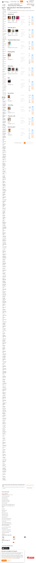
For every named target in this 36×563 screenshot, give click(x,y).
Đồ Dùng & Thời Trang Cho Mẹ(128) (4, 190)
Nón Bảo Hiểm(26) (4, 381)
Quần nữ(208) (4, 140)
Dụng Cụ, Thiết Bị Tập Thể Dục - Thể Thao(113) (4, 205)
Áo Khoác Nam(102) (4, 225)
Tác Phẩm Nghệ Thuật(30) (4, 359)
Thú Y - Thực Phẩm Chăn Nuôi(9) (4, 461)
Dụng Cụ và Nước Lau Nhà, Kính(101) (4, 233)
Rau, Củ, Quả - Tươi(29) (4, 362)
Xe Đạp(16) (4, 425)
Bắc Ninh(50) (4, 18)
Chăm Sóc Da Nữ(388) (4, 101)
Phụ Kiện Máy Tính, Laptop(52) (4, 299)
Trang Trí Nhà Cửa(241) (4, 129)
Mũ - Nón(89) (4, 246)
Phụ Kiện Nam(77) (4, 261)
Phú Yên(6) (4, 92)
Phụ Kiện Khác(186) (4, 150)
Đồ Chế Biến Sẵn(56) (4, 292)
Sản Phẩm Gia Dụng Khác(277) (4, 119)
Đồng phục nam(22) (4, 406)
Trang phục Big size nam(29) (4, 366)
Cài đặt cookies (4, 521)
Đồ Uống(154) (4, 167)
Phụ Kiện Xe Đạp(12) (4, 433)
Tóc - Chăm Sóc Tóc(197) (4, 144)
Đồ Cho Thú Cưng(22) (4, 409)
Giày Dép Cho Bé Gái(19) (4, 418)
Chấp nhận (4, 560)
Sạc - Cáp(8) (4, 466)
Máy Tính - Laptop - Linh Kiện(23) (4, 393)
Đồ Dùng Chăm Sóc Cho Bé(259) (4, 125)
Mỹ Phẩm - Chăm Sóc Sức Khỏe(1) (4, 479)
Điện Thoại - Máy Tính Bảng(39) (4, 340)
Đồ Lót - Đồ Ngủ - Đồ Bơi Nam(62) (4, 285)
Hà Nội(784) (4, 11)
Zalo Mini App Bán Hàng (5, 532)
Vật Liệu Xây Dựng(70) (4, 276)
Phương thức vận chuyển (5, 501)
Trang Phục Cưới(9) (4, 457)
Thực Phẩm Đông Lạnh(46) (4, 327)
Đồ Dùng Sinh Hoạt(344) (4, 107)
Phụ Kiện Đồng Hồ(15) (4, 431)
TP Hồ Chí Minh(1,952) (4, 9)
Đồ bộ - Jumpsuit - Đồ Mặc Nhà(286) (4, 116)
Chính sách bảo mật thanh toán (6, 518)
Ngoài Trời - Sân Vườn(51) (4, 305)
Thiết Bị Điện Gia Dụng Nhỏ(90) (4, 244)
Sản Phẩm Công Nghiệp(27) (4, 377)
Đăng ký (31, 1)
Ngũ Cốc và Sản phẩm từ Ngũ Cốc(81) (4, 257)
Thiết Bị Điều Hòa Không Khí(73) (4, 264)
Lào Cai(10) (4, 78)
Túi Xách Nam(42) (4, 333)
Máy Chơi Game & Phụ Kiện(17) (4, 423)
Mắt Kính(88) (4, 247)
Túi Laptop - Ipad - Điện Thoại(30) (4, 357)
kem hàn (11, 3)
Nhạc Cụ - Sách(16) (4, 429)
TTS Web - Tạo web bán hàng (6, 531)
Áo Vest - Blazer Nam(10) (4, 452)
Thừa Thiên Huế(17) (4, 58)
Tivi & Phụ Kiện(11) (4, 450)
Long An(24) (4, 36)
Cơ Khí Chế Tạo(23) (4, 395)
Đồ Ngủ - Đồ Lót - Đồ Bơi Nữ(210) (4, 134)
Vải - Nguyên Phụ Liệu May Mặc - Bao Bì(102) (4, 228)
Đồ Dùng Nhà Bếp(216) (4, 131)
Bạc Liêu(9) (4, 80)
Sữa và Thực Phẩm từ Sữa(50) (4, 312)
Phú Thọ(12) (4, 73)
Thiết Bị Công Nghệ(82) (4, 254)
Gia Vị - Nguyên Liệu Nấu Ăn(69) (4, 279)
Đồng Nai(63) (4, 14)
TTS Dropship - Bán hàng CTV (6, 529)
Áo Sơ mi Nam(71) (4, 268)
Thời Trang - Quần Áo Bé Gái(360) (4, 105)
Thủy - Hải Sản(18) (4, 420)
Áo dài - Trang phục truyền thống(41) (4, 336)
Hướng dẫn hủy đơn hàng (6, 500)
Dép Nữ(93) (4, 242)
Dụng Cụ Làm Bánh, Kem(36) (4, 343)
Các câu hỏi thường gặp (5, 496)
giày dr (18, 3)
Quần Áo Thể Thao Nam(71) (4, 271)
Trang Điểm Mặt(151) (4, 171)
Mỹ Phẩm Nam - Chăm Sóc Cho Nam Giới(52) (4, 301)
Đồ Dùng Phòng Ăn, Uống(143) (4, 177)
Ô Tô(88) (4, 249)
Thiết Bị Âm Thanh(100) (4, 236)
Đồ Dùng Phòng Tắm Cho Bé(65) (4, 282)
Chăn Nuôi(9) (4, 459)
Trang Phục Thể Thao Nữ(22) (4, 401)
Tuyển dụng (3, 511)
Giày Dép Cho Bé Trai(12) (4, 445)
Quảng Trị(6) (4, 93)
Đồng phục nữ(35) (4, 346)
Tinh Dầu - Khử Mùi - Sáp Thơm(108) (4, 212)
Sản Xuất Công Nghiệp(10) (4, 455)
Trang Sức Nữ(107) (4, 215)
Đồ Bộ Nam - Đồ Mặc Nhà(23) (4, 398)
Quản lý (9, 560)
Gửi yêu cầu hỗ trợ (4, 497)
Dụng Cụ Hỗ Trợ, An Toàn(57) (4, 290)
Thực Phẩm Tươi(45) (4, 329)
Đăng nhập (32, 0)
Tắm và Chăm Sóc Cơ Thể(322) (4, 110)
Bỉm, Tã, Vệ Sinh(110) (4, 208)
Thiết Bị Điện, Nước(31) (4, 354)
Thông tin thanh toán (5, 514)
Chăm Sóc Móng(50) (4, 309)
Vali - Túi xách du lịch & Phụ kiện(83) (4, 251)
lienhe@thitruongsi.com (11, 504)
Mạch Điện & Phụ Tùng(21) (4, 416)
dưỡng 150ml (22, 3)
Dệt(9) (3, 463)
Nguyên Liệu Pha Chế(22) (4, 411)
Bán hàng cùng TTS (31, 3)
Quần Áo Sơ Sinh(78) (4, 259)
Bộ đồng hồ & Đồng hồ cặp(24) (4, 390)
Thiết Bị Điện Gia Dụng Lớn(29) (4, 369)
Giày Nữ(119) (4, 199)
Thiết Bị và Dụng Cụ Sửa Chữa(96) (4, 240)
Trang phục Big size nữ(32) (4, 352)
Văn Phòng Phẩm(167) (4, 154)
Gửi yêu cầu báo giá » (29, 486)
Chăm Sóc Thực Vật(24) (4, 388)
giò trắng (15, 3)
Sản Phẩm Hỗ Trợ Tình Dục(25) (4, 384)
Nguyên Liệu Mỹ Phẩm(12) (4, 443)
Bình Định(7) (4, 87)
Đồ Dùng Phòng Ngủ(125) (4, 195)
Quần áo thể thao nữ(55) (4, 294)
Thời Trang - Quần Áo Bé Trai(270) (4, 122)
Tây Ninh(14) (4, 67)
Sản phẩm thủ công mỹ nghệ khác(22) (4, 403)
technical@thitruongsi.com (11, 505)
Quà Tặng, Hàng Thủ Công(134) (4, 185)
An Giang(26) (4, 33)
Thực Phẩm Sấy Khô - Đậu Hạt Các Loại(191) (4, 147)
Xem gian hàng (32, 19)
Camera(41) (4, 338)
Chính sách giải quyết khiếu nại (6, 522)
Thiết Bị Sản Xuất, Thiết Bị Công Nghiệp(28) (4, 372)
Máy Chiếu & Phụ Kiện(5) (4, 471)
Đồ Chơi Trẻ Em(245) (4, 127)
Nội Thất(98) (4, 238)
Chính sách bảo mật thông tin (6, 519)
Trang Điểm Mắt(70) (4, 273)
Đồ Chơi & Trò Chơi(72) (4, 266)
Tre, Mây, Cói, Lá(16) (4, 427)
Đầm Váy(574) (4, 99)
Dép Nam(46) (4, 321)
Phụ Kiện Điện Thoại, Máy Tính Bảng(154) (4, 164)
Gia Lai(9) (4, 81)
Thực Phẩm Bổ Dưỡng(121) (4, 197)
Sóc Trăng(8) (4, 86)
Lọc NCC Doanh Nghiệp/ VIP (13, 12)
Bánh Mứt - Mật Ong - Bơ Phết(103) (4, 223)
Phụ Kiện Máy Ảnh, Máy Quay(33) (4, 348)
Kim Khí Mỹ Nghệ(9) (4, 465)
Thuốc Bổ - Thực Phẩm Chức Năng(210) (4, 137)
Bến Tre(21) (4, 43)
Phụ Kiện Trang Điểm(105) (4, 218)
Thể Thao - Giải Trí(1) (4, 477)
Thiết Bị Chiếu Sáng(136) (4, 182)
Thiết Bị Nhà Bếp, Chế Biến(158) (4, 157)
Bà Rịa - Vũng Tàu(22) (4, 40)
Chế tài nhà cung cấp (5, 515)
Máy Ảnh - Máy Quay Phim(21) (4, 413)
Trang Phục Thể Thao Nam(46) (4, 324)
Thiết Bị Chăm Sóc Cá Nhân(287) (4, 113)
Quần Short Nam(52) (4, 296)
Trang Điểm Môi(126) (4, 192)
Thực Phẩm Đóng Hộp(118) (4, 202)
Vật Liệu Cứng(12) (4, 438)
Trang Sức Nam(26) (4, 379)
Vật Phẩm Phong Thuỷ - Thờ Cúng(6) (4, 469)
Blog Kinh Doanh (4, 510)
